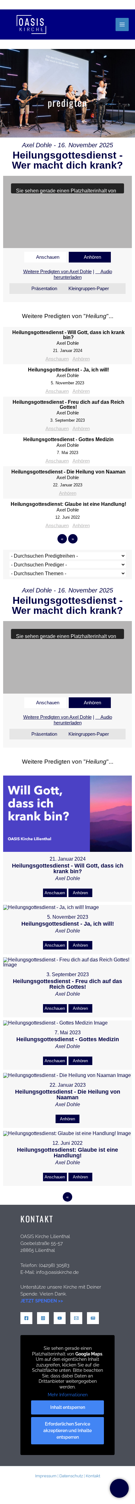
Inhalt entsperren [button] (67, 1407)
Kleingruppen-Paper (88, 288)
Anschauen (47, 257)
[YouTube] (60, 1318)
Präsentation (44, 288)
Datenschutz (71, 1475)
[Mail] (76, 1318)
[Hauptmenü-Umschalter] (122, 24)
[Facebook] (26, 1318)
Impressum (46, 1475)
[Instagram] (43, 1318)
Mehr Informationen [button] (68, 1394)
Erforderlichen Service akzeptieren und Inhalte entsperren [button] (67, 1430)
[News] (93, 1318)
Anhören (92, 257)
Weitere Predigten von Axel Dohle (57, 271)
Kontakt (93, 1475)
